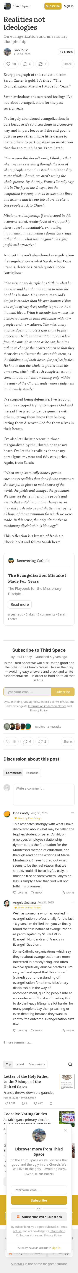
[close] (65, 1130)
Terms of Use (60, 702)
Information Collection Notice (47, 706)
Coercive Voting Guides (25, 1113)
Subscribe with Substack (42, 1217)
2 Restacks (54, 727)
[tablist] (22, 773)
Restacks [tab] (32, 773)
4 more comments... (17, 1042)
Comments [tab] (13, 773)
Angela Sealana (24, 902)
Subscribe (53, 6)
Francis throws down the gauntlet (28, 1092)
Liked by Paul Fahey (29, 818)
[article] (39, 1090)
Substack (17, 1264)
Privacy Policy (53, 1235)
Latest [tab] (19, 1064)
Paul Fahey (21, 49)
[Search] (70, 1064)
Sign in (69, 6)
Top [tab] (8, 1064)
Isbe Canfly (21, 813)
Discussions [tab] (37, 1064)
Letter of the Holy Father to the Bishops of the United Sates (26, 1081)
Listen (68, 52)
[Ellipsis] (72, 812)
